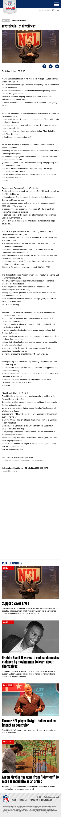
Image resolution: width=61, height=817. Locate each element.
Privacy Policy (46, 800)
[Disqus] (30, 520)
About (14, 800)
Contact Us (34, 800)
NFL (10, 7)
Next (54, 10)
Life (4, 20)
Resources (23, 800)
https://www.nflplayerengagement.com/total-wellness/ (23, 460)
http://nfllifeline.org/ (9, 471)
